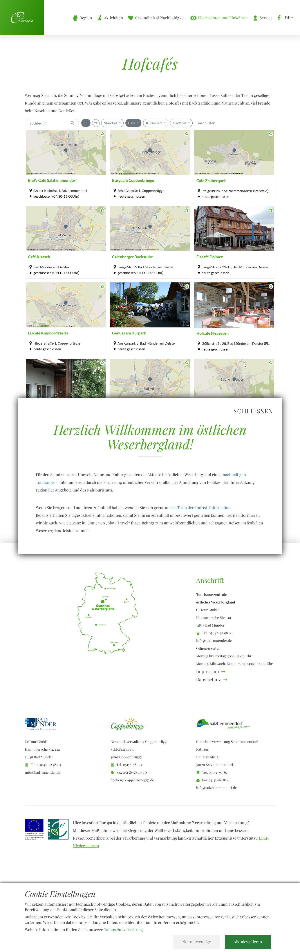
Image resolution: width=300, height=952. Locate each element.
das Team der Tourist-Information (200, 507)
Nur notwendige (196, 941)
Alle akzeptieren (248, 941)
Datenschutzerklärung (123, 929)
